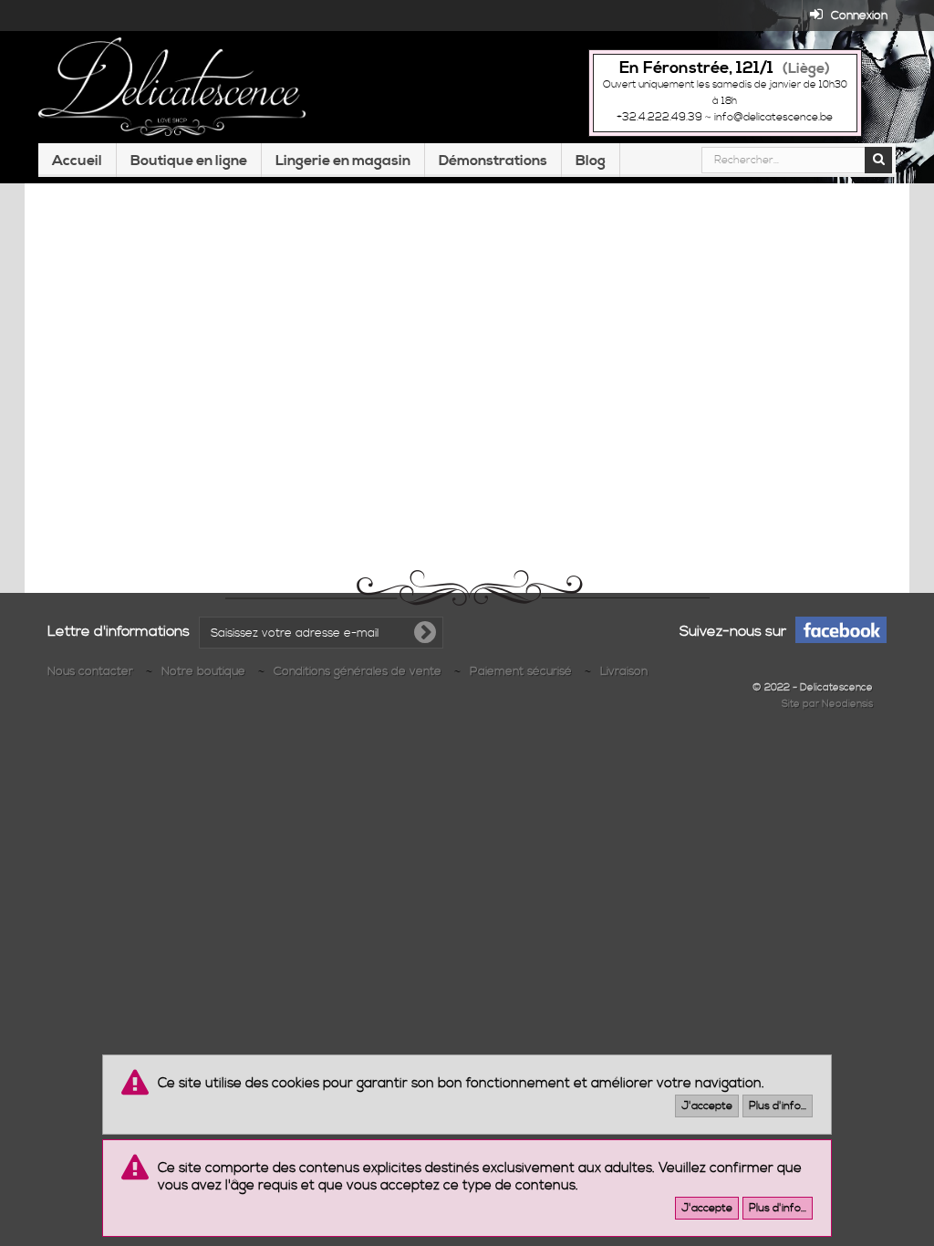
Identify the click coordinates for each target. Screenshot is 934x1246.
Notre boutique (205, 671)
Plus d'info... (777, 1106)
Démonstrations (493, 160)
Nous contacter (92, 671)
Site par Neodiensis (827, 704)
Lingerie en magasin (342, 160)
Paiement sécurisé (523, 671)
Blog (591, 160)
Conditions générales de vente (359, 671)
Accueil (77, 160)
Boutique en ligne (188, 160)
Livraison (624, 671)
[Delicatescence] (172, 86)
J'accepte (706, 1106)
